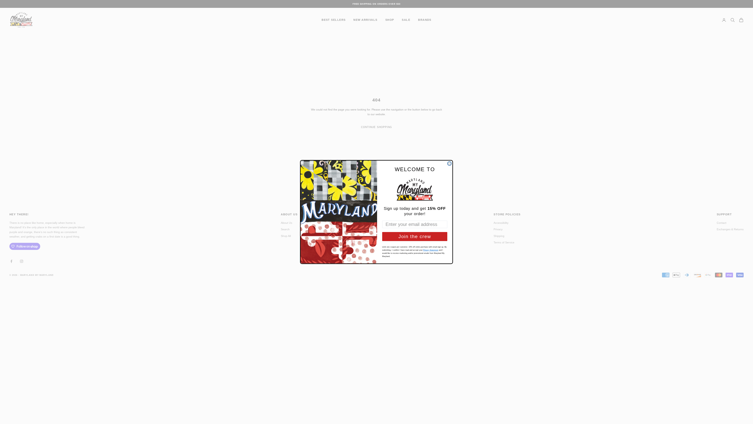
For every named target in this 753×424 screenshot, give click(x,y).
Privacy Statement (430, 250)
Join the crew (414, 236)
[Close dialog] (449, 163)
